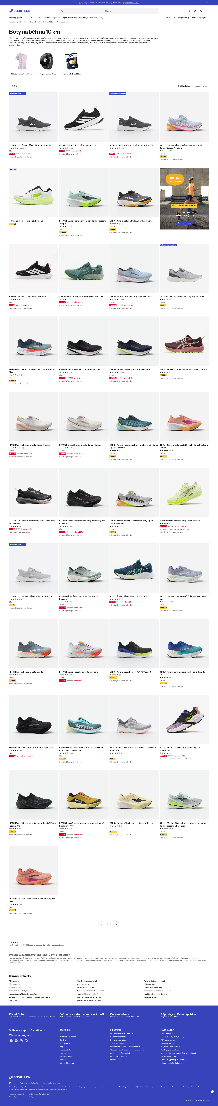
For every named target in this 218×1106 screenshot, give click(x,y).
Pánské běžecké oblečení (87, 994)
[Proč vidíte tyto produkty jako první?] (178, 86)
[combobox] (201, 86)
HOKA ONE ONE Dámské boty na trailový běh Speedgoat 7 (180, 748)
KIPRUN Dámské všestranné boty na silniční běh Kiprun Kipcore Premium (182, 146)
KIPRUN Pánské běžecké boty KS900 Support (130, 672)
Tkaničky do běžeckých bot (20, 987)
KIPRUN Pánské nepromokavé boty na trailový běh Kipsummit (82, 522)
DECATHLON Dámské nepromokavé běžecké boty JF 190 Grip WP (33, 522)
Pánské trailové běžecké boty (89, 997)
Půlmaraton (14, 981)
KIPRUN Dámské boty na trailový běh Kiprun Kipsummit (79, 597)
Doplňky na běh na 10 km (46, 74)
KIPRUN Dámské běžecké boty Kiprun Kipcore (130, 296)
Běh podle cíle (14, 984)
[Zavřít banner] (207, 3)
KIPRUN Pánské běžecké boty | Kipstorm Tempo (131, 823)
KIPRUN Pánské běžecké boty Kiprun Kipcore (79, 369)
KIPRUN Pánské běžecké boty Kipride (26, 672)
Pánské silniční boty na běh (155, 981)
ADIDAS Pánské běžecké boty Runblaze (77, 145)
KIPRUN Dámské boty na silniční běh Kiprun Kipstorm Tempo (184, 446)
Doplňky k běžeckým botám (155, 994)
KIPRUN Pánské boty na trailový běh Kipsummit (130, 221)
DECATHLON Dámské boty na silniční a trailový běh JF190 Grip (132, 748)
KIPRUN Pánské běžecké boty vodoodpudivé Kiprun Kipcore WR (33, 824)
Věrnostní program (200, 18)
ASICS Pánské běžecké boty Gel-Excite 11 (128, 596)
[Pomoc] (195, 11)
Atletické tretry (83, 984)
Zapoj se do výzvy (184, 223)
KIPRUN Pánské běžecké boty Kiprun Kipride (79, 672)
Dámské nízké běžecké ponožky (157, 991)
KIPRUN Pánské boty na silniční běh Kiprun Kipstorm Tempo (83, 222)
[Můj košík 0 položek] (206, 11)
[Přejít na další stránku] (116, 924)
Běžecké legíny (150, 997)
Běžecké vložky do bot (86, 987)
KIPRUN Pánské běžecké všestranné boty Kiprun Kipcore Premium (131, 522)
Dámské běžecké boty (153, 987)
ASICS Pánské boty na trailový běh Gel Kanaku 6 (81, 296)
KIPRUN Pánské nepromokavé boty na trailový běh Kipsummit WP (82, 824)
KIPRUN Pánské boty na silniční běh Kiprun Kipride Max (32, 370)
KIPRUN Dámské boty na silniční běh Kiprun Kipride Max (183, 597)
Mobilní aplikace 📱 (182, 18)
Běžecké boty (149, 984)
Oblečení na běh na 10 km (21, 74)
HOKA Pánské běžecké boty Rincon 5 (26, 221)
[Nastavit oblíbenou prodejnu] (190, 11)
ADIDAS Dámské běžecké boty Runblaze (27, 296)
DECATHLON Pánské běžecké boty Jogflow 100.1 (31, 145)
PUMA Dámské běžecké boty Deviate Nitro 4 (180, 521)
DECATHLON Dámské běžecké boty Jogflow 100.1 (132, 145)
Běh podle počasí (16, 1001)
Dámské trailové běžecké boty (89, 1001)
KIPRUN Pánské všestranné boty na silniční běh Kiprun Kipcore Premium (134, 446)
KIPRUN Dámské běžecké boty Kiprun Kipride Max (31, 747)
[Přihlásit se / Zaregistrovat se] (200, 11)
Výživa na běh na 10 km (71, 74)
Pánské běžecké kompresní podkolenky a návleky (29, 997)
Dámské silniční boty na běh (20, 991)
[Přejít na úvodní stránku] (19, 10)
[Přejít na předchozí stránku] (101, 924)
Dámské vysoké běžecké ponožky (23, 994)
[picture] (33, 117)
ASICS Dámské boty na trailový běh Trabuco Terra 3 (183, 369)
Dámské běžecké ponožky (87, 981)
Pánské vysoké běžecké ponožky (90, 991)
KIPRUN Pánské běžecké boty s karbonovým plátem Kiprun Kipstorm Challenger (184, 824)
